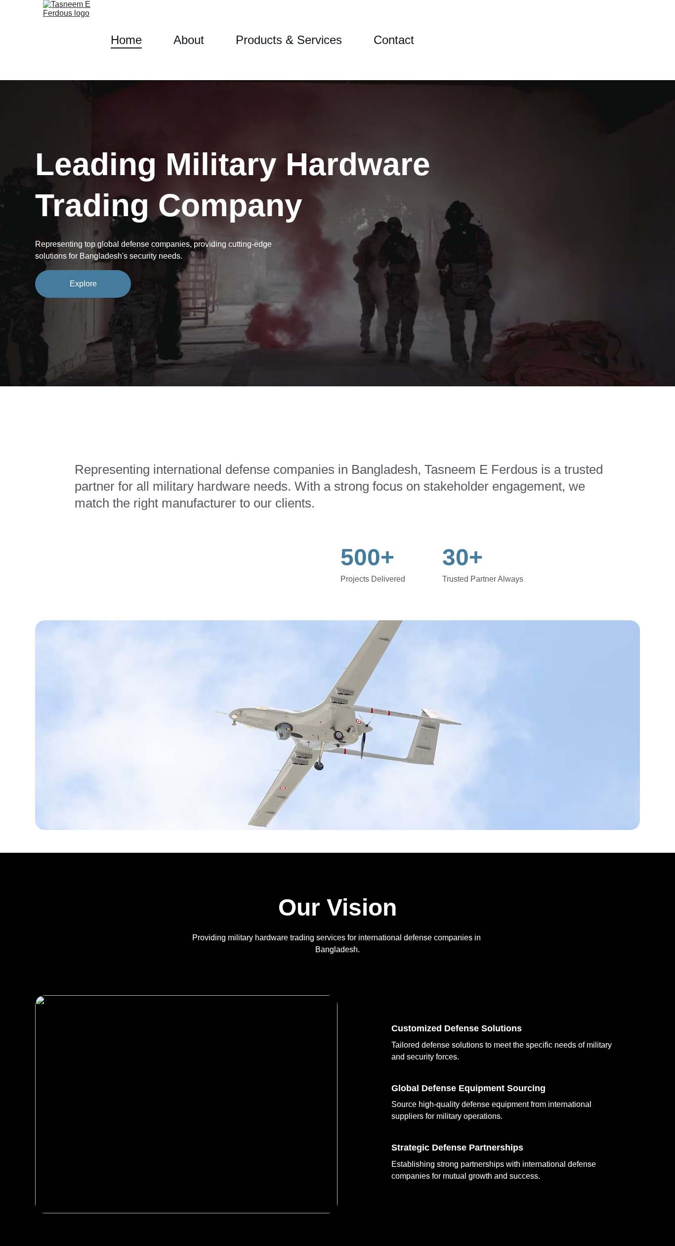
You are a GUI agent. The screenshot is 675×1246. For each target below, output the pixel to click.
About (188, 39)
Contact (394, 39)
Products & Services (289, 39)
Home (126, 39)
